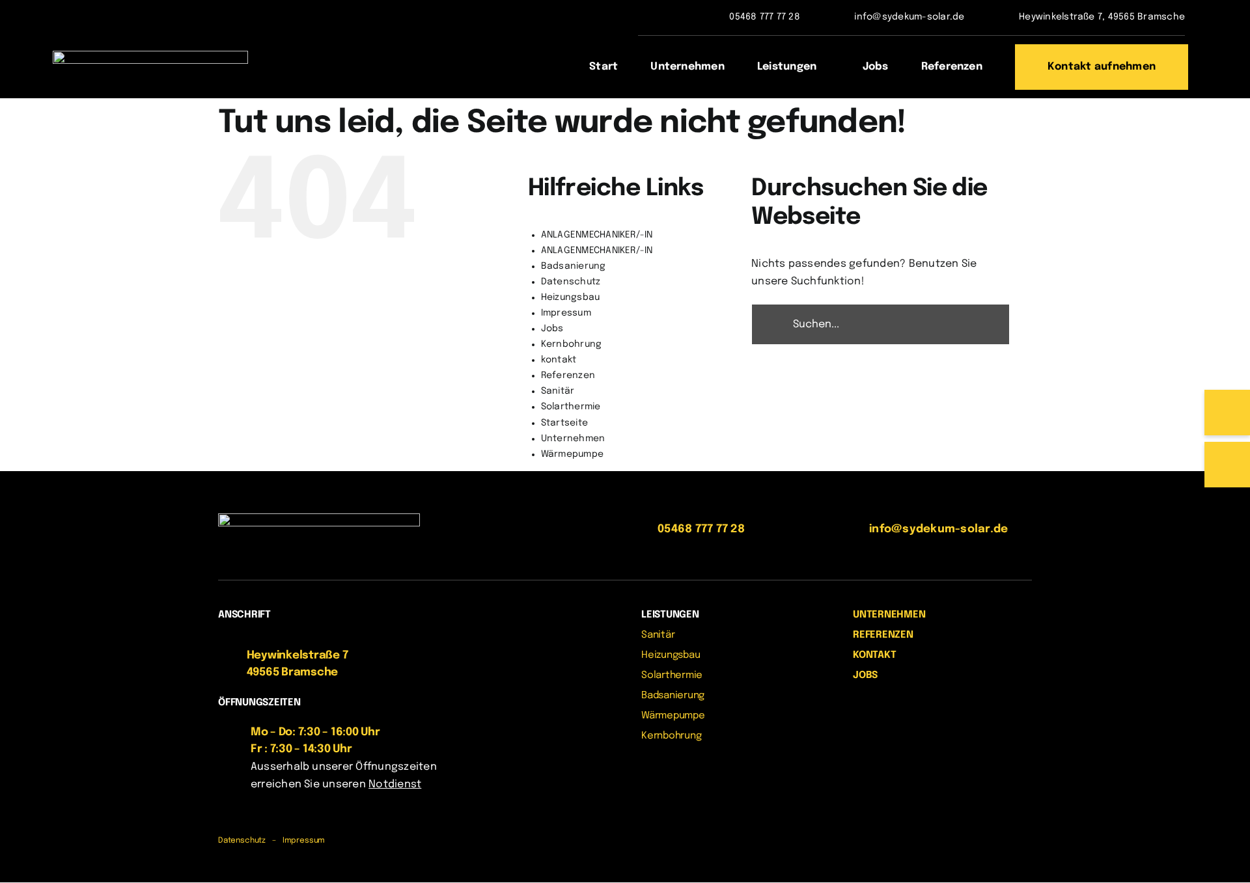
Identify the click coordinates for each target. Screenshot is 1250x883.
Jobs (552, 328)
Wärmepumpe (572, 454)
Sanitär (558, 391)
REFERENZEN (883, 635)
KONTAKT (874, 655)
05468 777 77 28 (764, 16)
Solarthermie (571, 406)
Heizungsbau (570, 297)
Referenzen (568, 375)
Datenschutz (571, 281)
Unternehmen (573, 438)
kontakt (559, 359)
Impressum (566, 313)
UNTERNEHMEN (889, 615)
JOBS (865, 675)
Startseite (564, 423)
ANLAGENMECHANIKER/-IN (597, 234)
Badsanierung (573, 266)
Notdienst (394, 784)
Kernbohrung (571, 344)
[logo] (150, 55)
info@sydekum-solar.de (909, 16)
